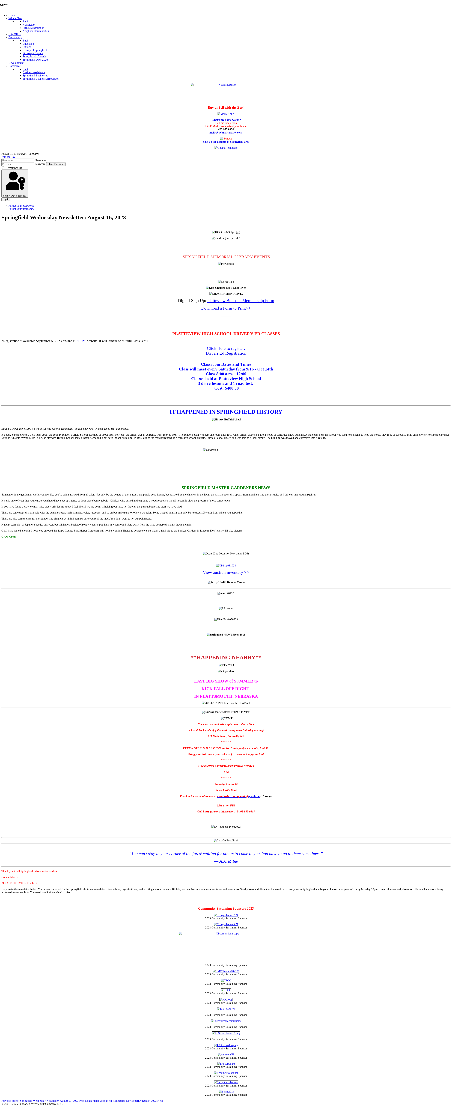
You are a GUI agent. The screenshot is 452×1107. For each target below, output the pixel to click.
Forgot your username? (21, 208)
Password (40, 163)
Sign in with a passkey (14, 195)
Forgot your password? (21, 205)
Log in (6, 199)
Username (40, 160)
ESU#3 (81, 341)
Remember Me (14, 167)
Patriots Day (8, 156)
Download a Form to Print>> (226, 308)
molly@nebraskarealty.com (225, 132)
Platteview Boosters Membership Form (240, 300)
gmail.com (238, 796)
